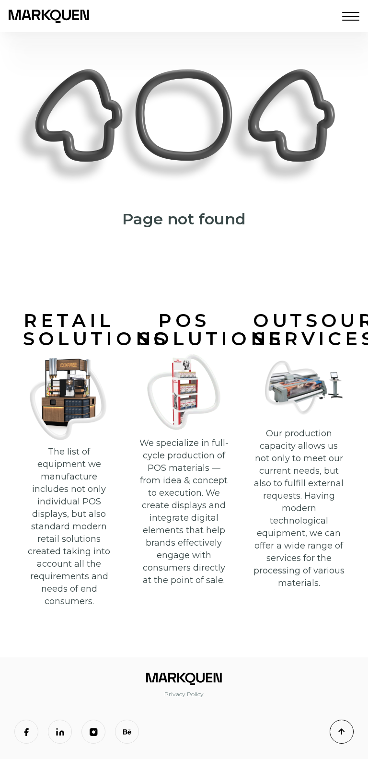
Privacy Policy (184, 694)
